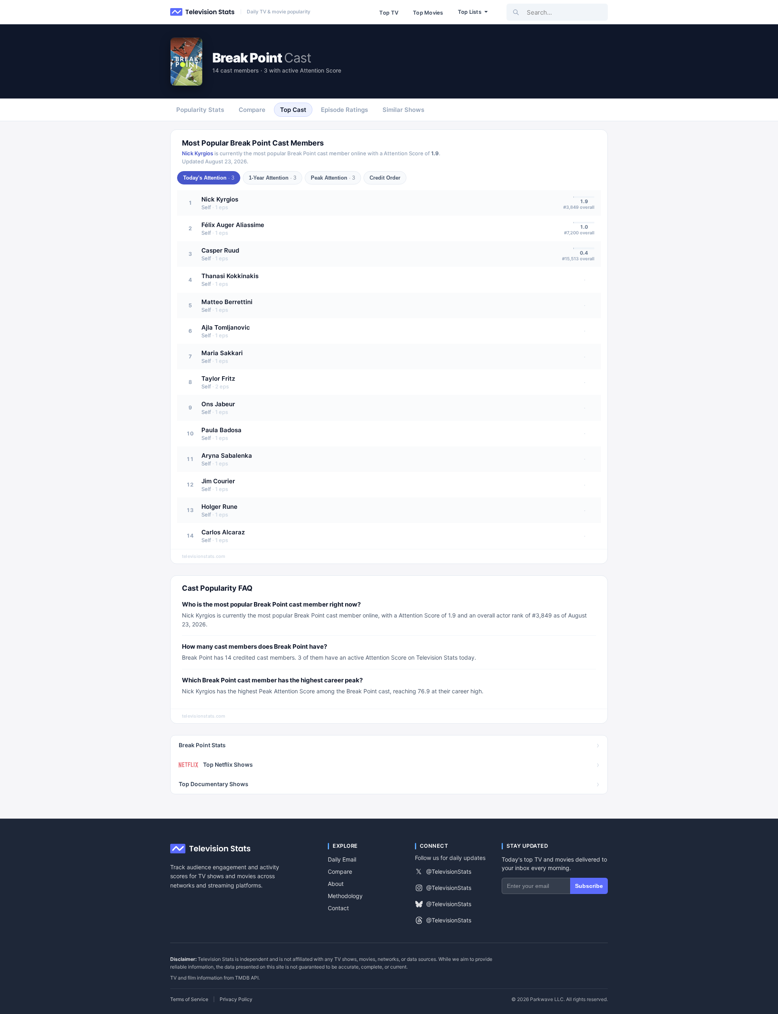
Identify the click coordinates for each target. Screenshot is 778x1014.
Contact (338, 908)
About (336, 883)
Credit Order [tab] (385, 178)
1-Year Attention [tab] (272, 178)
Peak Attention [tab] (333, 178)
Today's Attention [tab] (208, 178)
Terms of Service (189, 999)
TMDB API (247, 978)
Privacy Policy (236, 999)
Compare (340, 871)
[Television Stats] (202, 12)
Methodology (345, 895)
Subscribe (589, 886)
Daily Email (342, 859)
